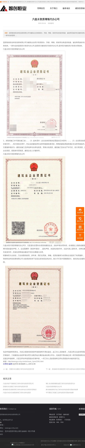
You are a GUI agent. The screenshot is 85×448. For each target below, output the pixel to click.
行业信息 (67, 419)
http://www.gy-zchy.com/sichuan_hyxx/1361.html (25, 361)
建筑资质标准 (53, 417)
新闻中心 (62, 417)
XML (57, 422)
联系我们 (59, 419)
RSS (62, 422)
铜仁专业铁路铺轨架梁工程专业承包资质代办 (60, 383)
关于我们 (53, 8)
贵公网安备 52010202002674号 (23, 445)
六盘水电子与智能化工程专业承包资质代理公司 (18, 383)
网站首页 (52, 414)
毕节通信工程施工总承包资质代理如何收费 (59, 392)
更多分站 (52, 422)
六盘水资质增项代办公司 (54, 386)
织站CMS (67, 445)
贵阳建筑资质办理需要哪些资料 (67, 441)
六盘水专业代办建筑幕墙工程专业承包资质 (17, 392)
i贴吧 (10, 364)
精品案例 (52, 419)
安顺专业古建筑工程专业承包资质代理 (21, 369)
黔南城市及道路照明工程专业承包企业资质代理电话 (19, 389)
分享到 (5, 364)
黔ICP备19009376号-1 (48, 445)
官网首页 (41, 8)
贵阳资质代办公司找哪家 (49, 441)
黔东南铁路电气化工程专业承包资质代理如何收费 (62, 389)
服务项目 (66, 8)
